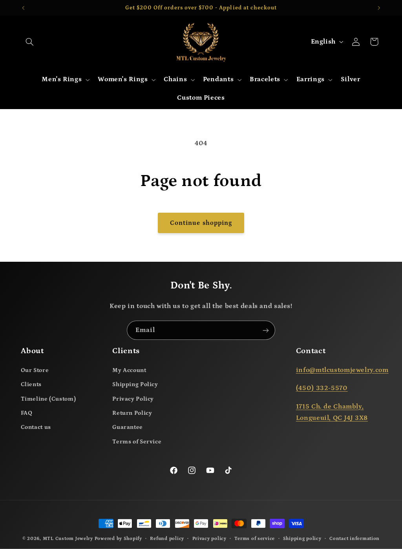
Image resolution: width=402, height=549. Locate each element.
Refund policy (167, 538)
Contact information (354, 538)
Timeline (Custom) (48, 399)
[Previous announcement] (23, 8)
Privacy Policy (133, 399)
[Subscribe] (266, 330)
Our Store (35, 370)
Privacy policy (209, 538)
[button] (30, 42)
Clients (31, 384)
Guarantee (127, 427)
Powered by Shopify (118, 538)
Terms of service (254, 538)
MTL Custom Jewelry (68, 538)
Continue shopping (201, 222)
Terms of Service (136, 441)
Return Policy (132, 413)
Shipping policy (302, 538)
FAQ (27, 413)
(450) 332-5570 (322, 388)
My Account (129, 370)
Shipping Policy (135, 384)
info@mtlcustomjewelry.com (342, 370)
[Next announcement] (378, 8)
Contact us (36, 427)
